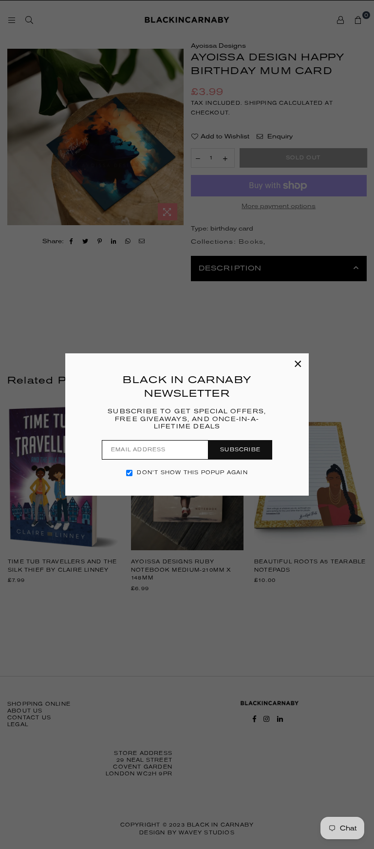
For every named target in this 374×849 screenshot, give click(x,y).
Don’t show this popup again (192, 472)
